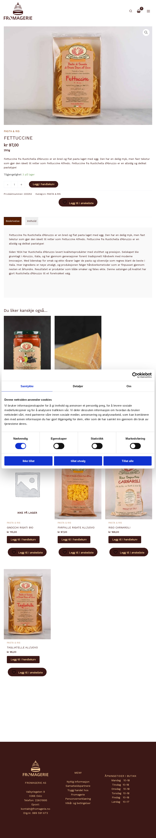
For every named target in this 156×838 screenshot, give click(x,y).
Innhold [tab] (31, 220)
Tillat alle (128, 461)
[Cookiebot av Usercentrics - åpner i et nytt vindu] (135, 375)
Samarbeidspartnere (78, 785)
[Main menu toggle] (148, 11)
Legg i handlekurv (43, 184)
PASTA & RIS (12, 131)
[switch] (58, 446)
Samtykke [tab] (27, 386)
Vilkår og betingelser (78, 803)
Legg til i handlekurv (23, 539)
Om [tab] (129, 386)
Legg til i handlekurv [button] (74, 539)
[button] (131, 11)
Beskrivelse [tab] (13, 220)
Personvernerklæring (78, 798)
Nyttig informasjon (78, 781)
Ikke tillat (28, 461)
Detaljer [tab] (78, 386)
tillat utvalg (78, 461)
